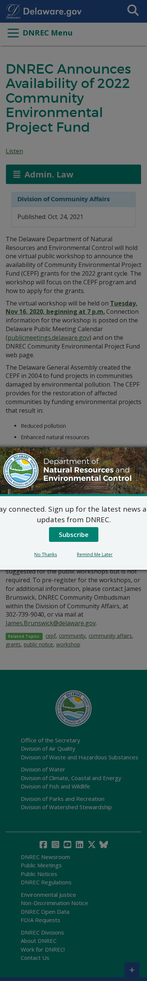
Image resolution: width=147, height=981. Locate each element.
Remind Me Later (95, 554)
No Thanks (45, 554)
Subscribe (74, 534)
